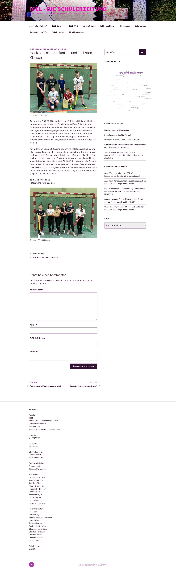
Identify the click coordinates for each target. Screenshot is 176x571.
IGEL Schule (57, 26)
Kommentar (36, 290)
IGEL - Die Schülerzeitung (68, 9)
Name (33, 325)
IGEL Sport (39, 254)
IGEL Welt (73, 26)
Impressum (125, 26)
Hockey (37, 257)
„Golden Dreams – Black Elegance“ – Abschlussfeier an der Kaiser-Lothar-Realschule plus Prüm (123, 155)
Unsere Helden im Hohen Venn (116, 130)
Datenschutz (140, 26)
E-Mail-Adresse (38, 338)
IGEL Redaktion (107, 26)
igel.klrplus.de (34, 438)
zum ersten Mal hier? (38, 26)
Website (34, 351)
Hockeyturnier (50, 257)
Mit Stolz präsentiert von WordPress (93, 565)
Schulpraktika (58, 32)
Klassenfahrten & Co (38, 32)
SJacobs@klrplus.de (37, 469)
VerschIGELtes (89, 26)
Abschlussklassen (76, 32)
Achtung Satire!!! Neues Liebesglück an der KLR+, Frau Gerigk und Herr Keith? (124, 191)
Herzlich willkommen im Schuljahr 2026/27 (122, 140)
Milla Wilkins (58, 49)
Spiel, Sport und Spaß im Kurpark (117, 135)
